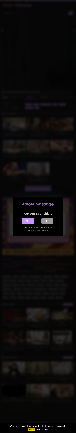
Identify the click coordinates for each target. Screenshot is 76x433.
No (47, 221)
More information (42, 429)
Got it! (31, 429)
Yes (27, 221)
